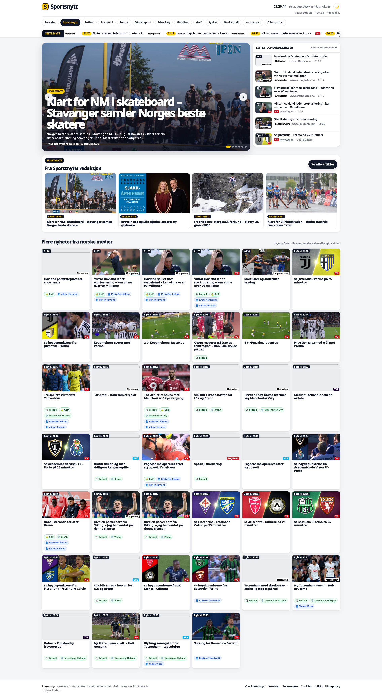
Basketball (231, 22)
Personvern (290, 686)
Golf (199, 22)
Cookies (306, 686)
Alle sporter (275, 22)
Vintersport (143, 22)
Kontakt (319, 13)
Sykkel (212, 22)
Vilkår (319, 686)
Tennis (124, 22)
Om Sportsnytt (303, 13)
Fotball (89, 22)
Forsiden (50, 22)
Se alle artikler (322, 164)
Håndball (183, 22)
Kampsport (253, 22)
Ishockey (164, 22)
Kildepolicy (333, 13)
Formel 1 (107, 22)
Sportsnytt (70, 22)
